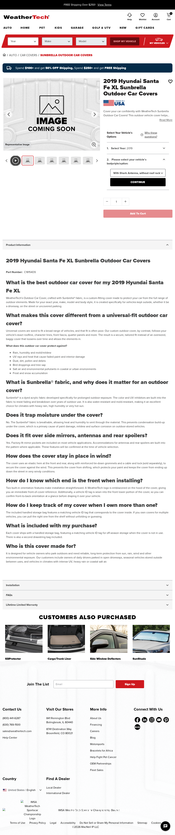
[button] (142, 17)
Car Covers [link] (28, 55)
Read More (165, 120)
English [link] (31, 790)
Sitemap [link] (142, 823)
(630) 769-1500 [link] (12, 725)
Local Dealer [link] (53, 788)
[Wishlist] (170, 81)
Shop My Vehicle (124, 41)
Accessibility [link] (68, 823)
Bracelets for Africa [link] (101, 751)
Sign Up (130, 684)
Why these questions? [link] (151, 135)
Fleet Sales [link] (96, 770)
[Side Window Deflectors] (108, 639)
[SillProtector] (24, 639)
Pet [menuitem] (42, 28)
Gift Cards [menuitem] (145, 28)
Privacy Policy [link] (37, 823)
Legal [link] (53, 823)
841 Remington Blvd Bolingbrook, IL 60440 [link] (59, 720)
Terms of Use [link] (17, 823)
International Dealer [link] (58, 793)
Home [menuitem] (25, 28)
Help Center (10, 738)
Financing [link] (96, 725)
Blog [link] (93, 738)
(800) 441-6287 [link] (11, 718)
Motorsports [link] (97, 744)
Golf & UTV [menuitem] (101, 28)
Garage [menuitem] (77, 28)
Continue (138, 182)
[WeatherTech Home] (26, 17)
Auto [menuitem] (7, 28)
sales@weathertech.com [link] (17, 731)
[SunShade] (151, 639)
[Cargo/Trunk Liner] (66, 639)
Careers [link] (94, 731)
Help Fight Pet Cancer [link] (103, 757)
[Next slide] (97, 161)
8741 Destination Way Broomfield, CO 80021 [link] (59, 731)
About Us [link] (95, 718)
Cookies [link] (156, 823)
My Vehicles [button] (157, 43)
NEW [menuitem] (123, 28)
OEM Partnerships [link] (100, 764)
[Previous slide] (6, 161)
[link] (4, 55)
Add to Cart (138, 213)
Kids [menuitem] (58, 28)
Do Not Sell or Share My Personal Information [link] (106, 823)
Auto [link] (13, 55)
